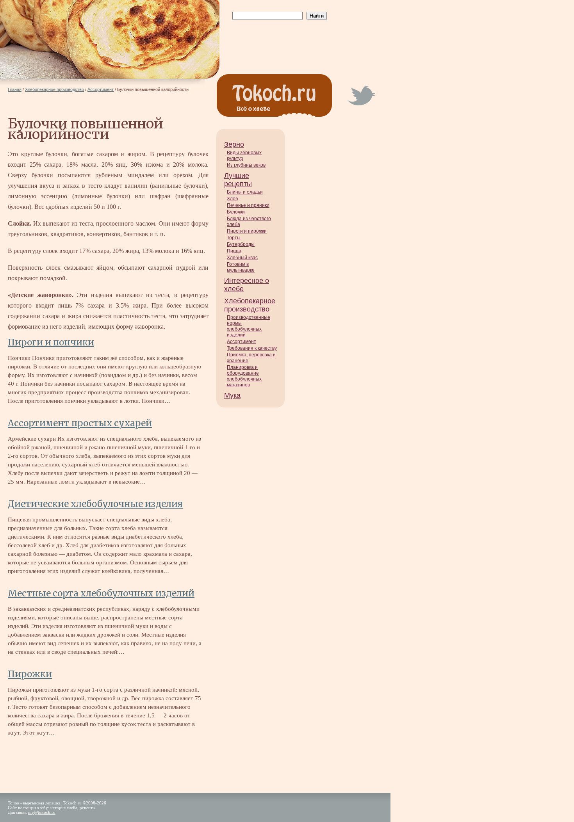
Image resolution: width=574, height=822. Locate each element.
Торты (234, 237)
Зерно (234, 144)
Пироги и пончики (51, 342)
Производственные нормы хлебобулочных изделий (248, 326)
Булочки (236, 212)
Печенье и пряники (248, 205)
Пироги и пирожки (247, 231)
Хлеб (232, 198)
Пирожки (30, 674)
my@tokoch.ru (41, 812)
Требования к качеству (252, 348)
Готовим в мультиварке (241, 267)
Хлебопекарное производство (249, 305)
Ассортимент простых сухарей (80, 423)
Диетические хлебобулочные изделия (95, 503)
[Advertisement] (278, 39)
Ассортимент (241, 341)
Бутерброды (241, 244)
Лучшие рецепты (238, 180)
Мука (232, 395)
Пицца (234, 251)
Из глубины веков (246, 165)
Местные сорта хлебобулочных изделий (101, 593)
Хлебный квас (242, 257)
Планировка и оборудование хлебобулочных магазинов (244, 376)
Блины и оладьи (245, 192)
